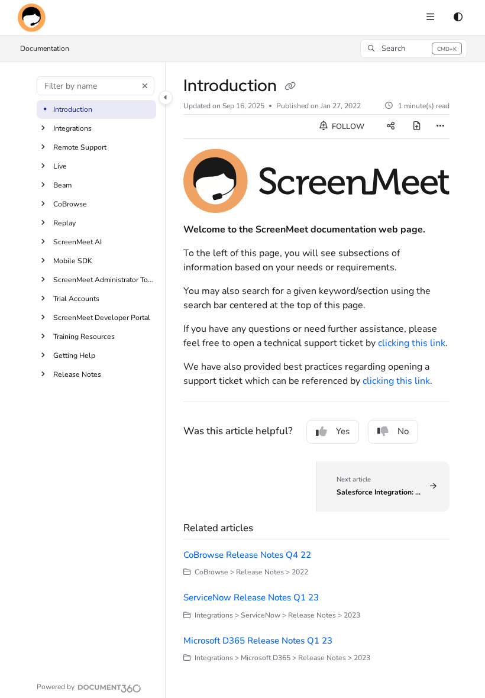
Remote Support (79, 147)
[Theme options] (457, 17)
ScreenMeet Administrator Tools (103, 280)
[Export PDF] (417, 126)
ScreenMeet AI (77, 242)
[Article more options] (440, 126)
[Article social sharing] (390, 126)
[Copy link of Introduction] (289, 86)
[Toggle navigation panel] (166, 98)
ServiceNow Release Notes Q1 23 (251, 597)
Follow (347, 126)
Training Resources (84, 336)
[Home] (32, 18)
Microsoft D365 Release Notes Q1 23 (257, 641)
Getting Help (74, 355)
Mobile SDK (72, 261)
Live (60, 166)
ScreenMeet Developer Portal (101, 317)
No (403, 431)
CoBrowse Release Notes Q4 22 (247, 555)
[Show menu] (430, 17)
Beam (62, 185)
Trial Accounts (76, 298)
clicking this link (411, 343)
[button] (413, 48)
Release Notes (77, 374)
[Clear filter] (144, 85)
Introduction (72, 109)
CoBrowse (70, 204)
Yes (343, 431)
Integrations (72, 128)
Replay (64, 223)
